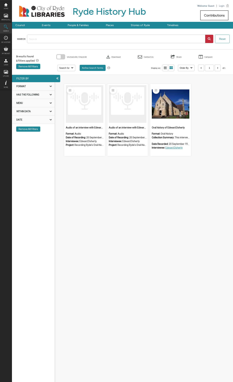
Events (46, 25)
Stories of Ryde (140, 25)
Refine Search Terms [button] (92, 67)
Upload (6, 76)
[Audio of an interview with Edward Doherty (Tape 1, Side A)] (84, 104)
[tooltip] (108, 68)
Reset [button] (222, 39)
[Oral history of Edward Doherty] (170, 104)
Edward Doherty (174, 147)
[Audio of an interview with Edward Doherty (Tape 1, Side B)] (127, 104)
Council (20, 25)
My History (5, 42)
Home (6, 8)
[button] (209, 39)
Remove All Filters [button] (28, 66)
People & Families (78, 25)
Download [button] (113, 56)
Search (6, 31)
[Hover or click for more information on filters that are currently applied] (37, 60)
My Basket (6, 53)
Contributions (214, 15)
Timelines (172, 25)
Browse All (6, 20)
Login (6, 65)
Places (110, 25)
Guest (211, 6)
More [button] (6, 87)
